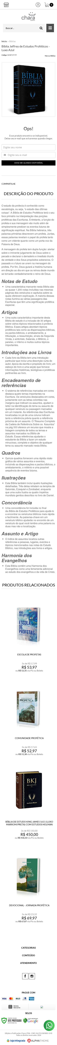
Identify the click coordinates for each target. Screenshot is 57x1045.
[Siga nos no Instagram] (32, 976)
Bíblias (12, 41)
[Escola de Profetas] (28, 637)
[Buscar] (41, 28)
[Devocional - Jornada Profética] (28, 888)
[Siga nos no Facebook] (25, 976)
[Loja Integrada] (16, 1040)
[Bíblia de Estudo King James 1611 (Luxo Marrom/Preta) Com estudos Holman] (28, 804)
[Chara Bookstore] (28, 16)
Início (4, 41)
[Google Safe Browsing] (30, 1020)
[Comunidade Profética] (28, 720)
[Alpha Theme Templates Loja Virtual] (38, 1041)
